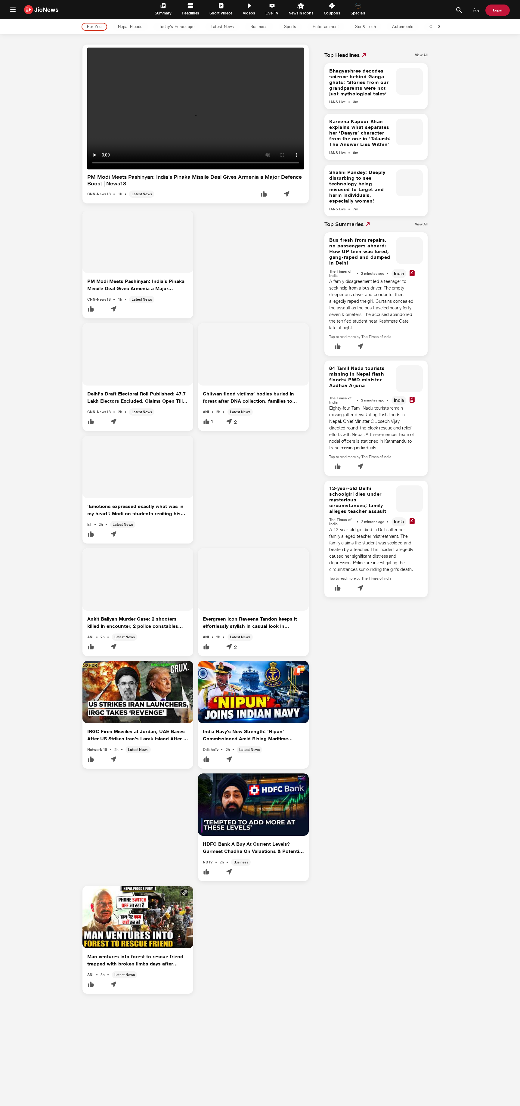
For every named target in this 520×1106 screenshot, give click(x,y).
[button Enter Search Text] (459, 10)
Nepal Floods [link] (130, 27)
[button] (264, 195)
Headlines (190, 13)
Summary (163, 13)
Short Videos (221, 13)
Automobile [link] (402, 27)
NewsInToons (301, 13)
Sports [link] (290, 27)
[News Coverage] (412, 274)
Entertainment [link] (326, 27)
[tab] (92, 27)
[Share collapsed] (286, 195)
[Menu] (13, 9)
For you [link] (94, 27)
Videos (249, 13)
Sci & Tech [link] (365, 27)
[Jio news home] (41, 9)
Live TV (271, 13)
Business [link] (259, 27)
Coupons (332, 13)
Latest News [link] (222, 27)
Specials (358, 13)
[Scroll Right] (439, 27)
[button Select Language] (476, 10)
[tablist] (255, 27)
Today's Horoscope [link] (177, 27)
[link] (421, 55)
